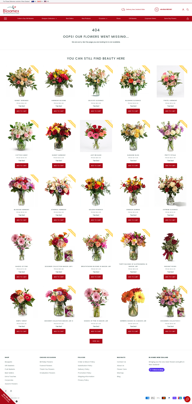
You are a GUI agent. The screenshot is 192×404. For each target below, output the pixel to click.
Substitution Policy (85, 365)
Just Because (96, 155)
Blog (118, 376)
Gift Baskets (132, 18)
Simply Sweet (21, 321)
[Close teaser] (17, 401)
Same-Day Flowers (170, 18)
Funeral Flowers (46, 365)
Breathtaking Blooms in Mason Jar (96, 266)
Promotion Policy (84, 373)
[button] (187, 399)
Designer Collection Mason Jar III (58, 321)
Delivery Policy (83, 369)
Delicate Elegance (96, 100)
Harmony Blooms (59, 100)
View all (96, 341)
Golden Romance (96, 210)
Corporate (9, 380)
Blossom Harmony (21, 210)
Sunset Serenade (22, 100)
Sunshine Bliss (133, 155)
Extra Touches (10, 376)
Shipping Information (86, 376)
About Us (120, 365)
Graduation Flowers (47, 373)
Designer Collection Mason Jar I (59, 266)
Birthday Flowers (46, 362)
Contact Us (121, 362)
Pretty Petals (170, 155)
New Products (86, 18)
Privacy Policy (83, 380)
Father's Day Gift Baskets (26, 18)
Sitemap (120, 373)
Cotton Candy (22, 155)
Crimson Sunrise (133, 210)
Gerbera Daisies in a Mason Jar (133, 321)
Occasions (102, 18)
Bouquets (8, 362)
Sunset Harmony (59, 155)
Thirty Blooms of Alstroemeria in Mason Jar (133, 265)
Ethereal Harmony (58, 210)
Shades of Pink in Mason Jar (96, 321)
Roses (119, 18)
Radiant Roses (170, 266)
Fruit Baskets (10, 369)
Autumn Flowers (11, 384)
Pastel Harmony (170, 100)
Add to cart (22, 111)
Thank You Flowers (47, 369)
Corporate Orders (150, 18)
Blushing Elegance (133, 100)
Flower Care (122, 369)
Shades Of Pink (21, 266)
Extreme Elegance (170, 210)
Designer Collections (48, 18)
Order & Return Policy (86, 362)
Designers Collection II (170, 321)
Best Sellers (70, 18)
